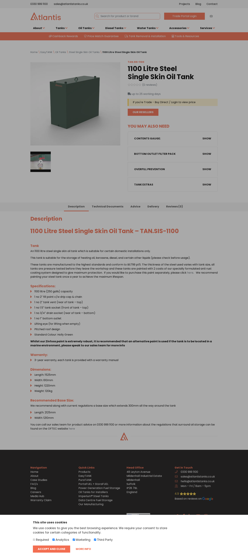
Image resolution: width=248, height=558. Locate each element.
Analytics (62, 540)
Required (42, 540)
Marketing (82, 540)
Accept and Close (51, 549)
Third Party (104, 540)
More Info (83, 549)
